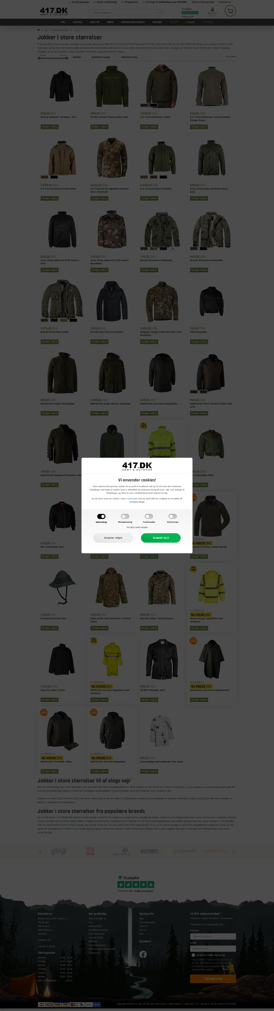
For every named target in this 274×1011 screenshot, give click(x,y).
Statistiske (172, 522)
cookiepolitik (132, 498)
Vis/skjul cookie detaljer (137, 527)
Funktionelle (149, 522)
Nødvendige (101, 522)
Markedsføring (125, 522)
